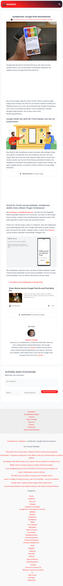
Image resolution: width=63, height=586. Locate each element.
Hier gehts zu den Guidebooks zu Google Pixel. (26, 282)
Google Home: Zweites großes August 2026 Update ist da (31, 483)
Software (31, 556)
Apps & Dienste (32, 559)
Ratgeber (44, 19)
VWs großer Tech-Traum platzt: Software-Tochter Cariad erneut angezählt (31, 452)
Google (50, 19)
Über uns (31, 422)
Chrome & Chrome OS (33, 567)
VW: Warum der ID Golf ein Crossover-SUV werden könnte (31, 476)
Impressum (31, 427)
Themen (31, 417)
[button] (60, 4)
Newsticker (31, 412)
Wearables (32, 527)
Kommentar (31, 532)
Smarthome (32, 517)
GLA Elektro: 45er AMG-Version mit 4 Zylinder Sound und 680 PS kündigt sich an (31, 461)
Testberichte (31, 580)
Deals (31, 496)
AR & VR (32, 501)
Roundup (31, 554)
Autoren (31, 424)
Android (33, 565)
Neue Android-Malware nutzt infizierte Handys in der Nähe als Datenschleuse (31, 486)
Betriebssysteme (32, 562)
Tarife (32, 545)
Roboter (32, 514)
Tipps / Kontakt (31, 419)
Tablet (32, 522)
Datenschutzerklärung (31, 430)
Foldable (32, 504)
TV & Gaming (32, 525)
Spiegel (32, 347)
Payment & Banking (32, 540)
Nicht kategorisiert (31, 537)
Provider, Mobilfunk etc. (31, 543)
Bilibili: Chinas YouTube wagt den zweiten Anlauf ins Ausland (31, 465)
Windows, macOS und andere (33, 570)
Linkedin (40, 355)
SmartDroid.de (12, 441)
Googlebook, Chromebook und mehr (32, 509)
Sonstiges (31, 577)
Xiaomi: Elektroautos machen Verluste (31, 472)
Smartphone (32, 519)
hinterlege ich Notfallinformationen (21, 212)
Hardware (31, 499)
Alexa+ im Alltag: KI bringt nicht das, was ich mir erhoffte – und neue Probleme (31, 479)
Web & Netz (32, 575)
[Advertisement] (31, 85)
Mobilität (32, 512)
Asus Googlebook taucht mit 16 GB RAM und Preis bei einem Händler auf (31, 468)
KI (32, 572)
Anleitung (32, 551)
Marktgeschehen (31, 535)
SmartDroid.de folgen (31, 414)
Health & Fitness (31, 530)
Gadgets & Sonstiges (32, 507)
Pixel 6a (51, 230)
